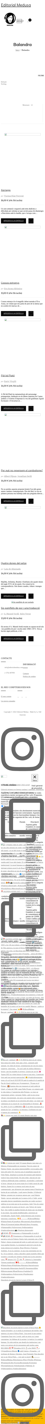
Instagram (26, 697)
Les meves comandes (8, 701)
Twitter (22, 697)
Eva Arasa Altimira (13, 288)
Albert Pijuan (10, 476)
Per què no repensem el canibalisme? (22, 470)
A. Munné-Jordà (11, 614)
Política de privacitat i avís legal (17, 785)
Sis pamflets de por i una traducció (20, 607)
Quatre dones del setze (14, 563)
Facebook (18, 697)
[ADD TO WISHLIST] (31, 220)
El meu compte (6, 696)
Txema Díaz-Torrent (14, 196)
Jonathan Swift (25, 476)
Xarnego (6, 190)
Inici (18, 50)
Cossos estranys (10, 282)
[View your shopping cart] (28, 21)
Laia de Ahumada (12, 569)
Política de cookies (29, 676)
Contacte (26, 673)
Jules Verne (25, 614)
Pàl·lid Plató (8, 375)
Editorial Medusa (16, 5)
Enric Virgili (10, 381)
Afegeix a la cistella (13, 221)
